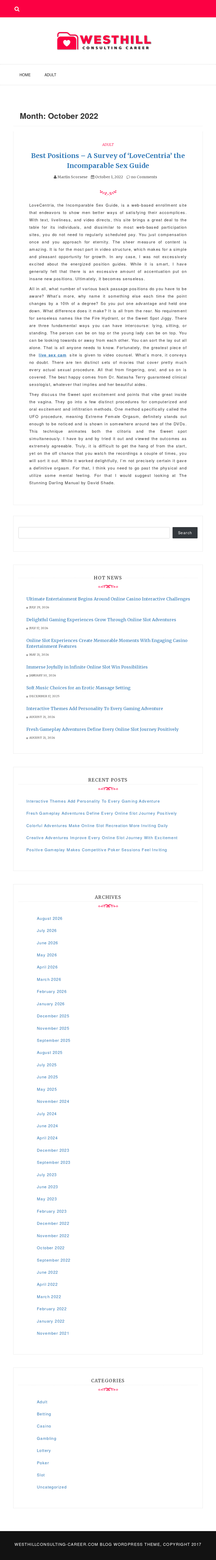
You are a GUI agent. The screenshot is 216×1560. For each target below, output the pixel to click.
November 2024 (53, 1101)
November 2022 (53, 1235)
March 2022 (49, 1296)
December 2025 (53, 1015)
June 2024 (47, 1125)
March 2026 (49, 979)
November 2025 (53, 1028)
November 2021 (53, 1333)
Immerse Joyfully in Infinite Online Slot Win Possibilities (87, 667)
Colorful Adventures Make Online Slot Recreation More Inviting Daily (97, 825)
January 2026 (51, 1003)
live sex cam (52, 355)
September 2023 (54, 1162)
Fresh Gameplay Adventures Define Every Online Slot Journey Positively (102, 729)
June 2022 (47, 1272)
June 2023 (47, 1186)
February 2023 (52, 1211)
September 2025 (54, 1040)
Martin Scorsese (72, 177)
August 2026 (49, 918)
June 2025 (47, 1076)
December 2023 (53, 1150)
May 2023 (47, 1198)
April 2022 (47, 1284)
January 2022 (51, 1321)
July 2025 (47, 1064)
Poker (43, 1462)
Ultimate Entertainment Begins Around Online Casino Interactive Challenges (108, 598)
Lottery (44, 1450)
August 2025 (49, 1052)
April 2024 (47, 1137)
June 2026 (47, 942)
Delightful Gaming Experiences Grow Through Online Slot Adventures (101, 619)
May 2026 (47, 954)
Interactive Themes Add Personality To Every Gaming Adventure (94, 708)
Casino (44, 1426)
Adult (50, 74)
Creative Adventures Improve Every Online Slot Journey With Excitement (102, 837)
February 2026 (52, 991)
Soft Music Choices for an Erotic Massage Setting (78, 687)
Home (25, 74)
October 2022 (51, 1247)
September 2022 (54, 1260)
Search (185, 532)
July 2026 (47, 930)
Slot (41, 1474)
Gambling (46, 1438)
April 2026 (47, 967)
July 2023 (47, 1174)
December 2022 (53, 1223)
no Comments (143, 177)
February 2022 (52, 1308)
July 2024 (47, 1113)
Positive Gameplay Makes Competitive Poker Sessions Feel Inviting (96, 849)
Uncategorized (52, 1487)
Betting (44, 1413)
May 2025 (47, 1089)
